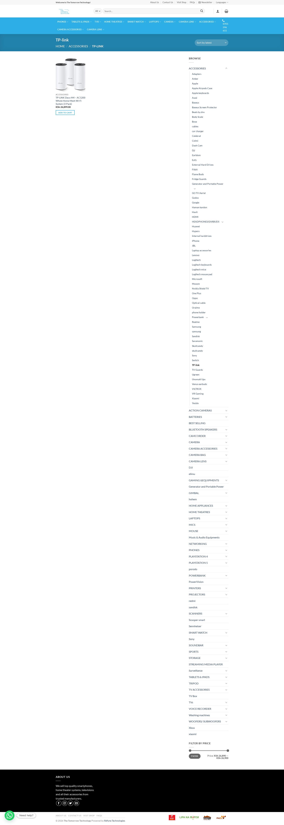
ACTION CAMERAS (200, 410)
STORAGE (195, 657)
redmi (192, 600)
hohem (193, 499)
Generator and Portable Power (207, 183)
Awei (194, 97)
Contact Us (168, 2)
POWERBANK (197, 575)
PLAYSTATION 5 (198, 562)
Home (60, 46)
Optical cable (198, 302)
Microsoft (197, 279)
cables (195, 126)
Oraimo (196, 307)
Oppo (195, 298)
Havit (195, 212)
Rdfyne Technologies (114, 820)
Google (195, 202)
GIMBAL (194, 492)
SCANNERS (195, 613)
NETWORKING (198, 543)
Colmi (195, 140)
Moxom (196, 283)
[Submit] (202, 11)
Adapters (196, 74)
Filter (194, 756)
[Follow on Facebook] (58, 803)
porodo (193, 569)
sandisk (193, 607)
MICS (192, 524)
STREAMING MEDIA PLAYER (206, 664)
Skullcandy (197, 346)
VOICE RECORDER (200, 708)
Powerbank (198, 317)
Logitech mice (199, 269)
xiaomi (192, 734)
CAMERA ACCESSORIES (69, 29)
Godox (195, 197)
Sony (194, 355)
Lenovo (195, 255)
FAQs (192, 2)
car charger (198, 131)
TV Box (193, 696)
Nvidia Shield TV (200, 288)
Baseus (195, 102)
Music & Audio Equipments (204, 537)
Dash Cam (197, 145)
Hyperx (196, 231)
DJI (191, 467)
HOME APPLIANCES (201, 505)
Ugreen (195, 374)
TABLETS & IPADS (80, 21)
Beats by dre (198, 112)
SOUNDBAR (196, 645)
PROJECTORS (197, 594)
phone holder (199, 312)
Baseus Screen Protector (204, 107)
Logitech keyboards (202, 264)
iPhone (195, 240)
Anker (195, 78)
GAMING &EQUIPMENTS (204, 480)
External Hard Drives (202, 164)
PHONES (61, 21)
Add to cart (65, 112)
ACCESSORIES (206, 21)
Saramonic (197, 341)
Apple (195, 83)
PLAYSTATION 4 (198, 556)
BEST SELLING (197, 423)
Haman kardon (199, 207)
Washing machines (199, 715)
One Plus (196, 293)
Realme (196, 321)
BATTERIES (195, 416)
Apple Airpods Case (202, 88)
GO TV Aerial (199, 193)
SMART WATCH (136, 21)
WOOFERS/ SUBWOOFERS (205, 721)
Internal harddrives (202, 235)
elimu (192, 473)
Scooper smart (197, 619)
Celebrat (196, 136)
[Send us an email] (76, 803)
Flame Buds (198, 174)
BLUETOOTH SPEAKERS (203, 429)
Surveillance (195, 670)
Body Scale (197, 116)
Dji (193, 150)
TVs (97, 21)
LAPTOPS (154, 21)
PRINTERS (195, 588)
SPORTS (193, 651)
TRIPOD (194, 683)
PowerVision (196, 581)
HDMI (195, 216)
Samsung (196, 326)
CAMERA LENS (186, 21)
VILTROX (196, 388)
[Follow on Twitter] (70, 803)
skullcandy (197, 350)
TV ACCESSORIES (199, 689)
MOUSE (193, 530)
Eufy (194, 160)
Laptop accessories (201, 250)
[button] (205, 2)
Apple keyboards (200, 93)
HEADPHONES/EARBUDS (205, 221)
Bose (194, 121)
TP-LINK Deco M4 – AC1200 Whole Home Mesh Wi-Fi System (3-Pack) (70, 100)
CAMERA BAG (197, 454)
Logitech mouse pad (202, 274)
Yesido (195, 403)
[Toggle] (226, 68)
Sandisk (196, 336)
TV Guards (197, 369)
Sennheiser (195, 626)
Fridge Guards (199, 179)
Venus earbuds (199, 384)
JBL (194, 245)
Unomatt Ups (198, 379)
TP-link (196, 365)
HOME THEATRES (113, 21)
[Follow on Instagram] (64, 803)
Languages (221, 2)
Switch (195, 360)
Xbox (192, 727)
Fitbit (195, 169)
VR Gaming (197, 393)
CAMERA (169, 21)
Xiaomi (195, 398)
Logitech (196, 260)
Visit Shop (181, 2)
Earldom (196, 155)
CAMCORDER (197, 435)
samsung (196, 331)
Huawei (196, 226)
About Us (154, 2)
